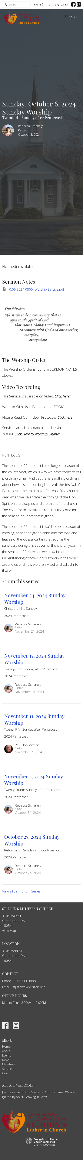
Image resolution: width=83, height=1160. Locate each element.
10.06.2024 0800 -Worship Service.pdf (35, 289)
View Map (9, 930)
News (6, 1060)
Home (6, 1046)
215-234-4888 (58, 4)
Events (6, 1055)
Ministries (8, 1064)
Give (5, 1073)
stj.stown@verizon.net (28, 987)
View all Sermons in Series (21, 891)
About (6, 1051)
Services (7, 1069)
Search (38, 4)
